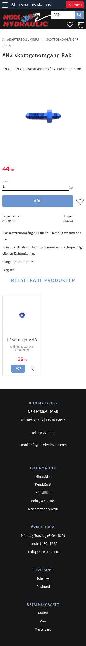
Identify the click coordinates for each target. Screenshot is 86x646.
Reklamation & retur (43, 509)
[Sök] (79, 15)
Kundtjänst (43, 484)
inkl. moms (75, 5)
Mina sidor (43, 476)
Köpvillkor (43, 493)
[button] (6, 5)
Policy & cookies (43, 501)
